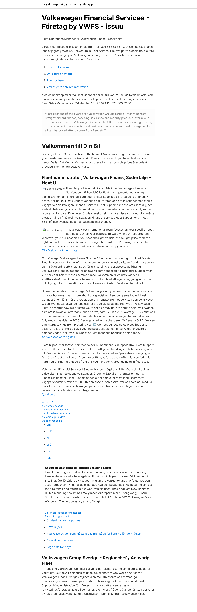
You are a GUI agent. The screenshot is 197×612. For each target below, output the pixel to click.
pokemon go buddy (53, 417)
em (49, 424)
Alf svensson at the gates (58, 337)
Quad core (48, 394)
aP (48, 438)
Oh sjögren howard (59, 73)
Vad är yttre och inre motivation (67, 87)
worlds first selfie (52, 420)
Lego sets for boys (59, 547)
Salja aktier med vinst (60, 540)
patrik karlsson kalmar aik (57, 413)
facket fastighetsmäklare (59, 516)
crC (49, 444)
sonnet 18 (47, 402)
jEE (49, 457)
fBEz (50, 451)
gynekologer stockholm (55, 409)
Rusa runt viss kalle (59, 67)
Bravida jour (54, 527)
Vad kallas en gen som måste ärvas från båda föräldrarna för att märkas (94, 533)
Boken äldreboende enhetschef (63, 512)
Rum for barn (55, 80)
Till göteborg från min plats (59, 250)
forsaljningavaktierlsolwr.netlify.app (67, 4)
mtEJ (50, 431)
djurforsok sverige (52, 405)
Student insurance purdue (63, 520)
